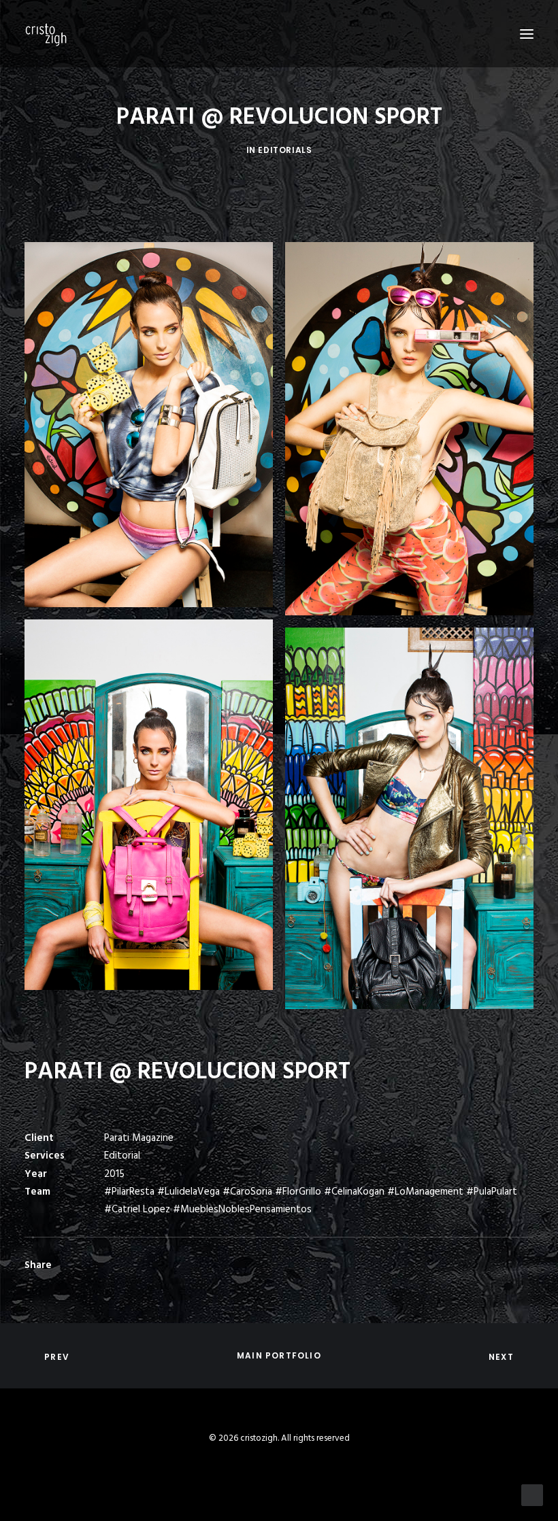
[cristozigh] (46, 33)
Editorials (285, 150)
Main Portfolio (279, 1355)
